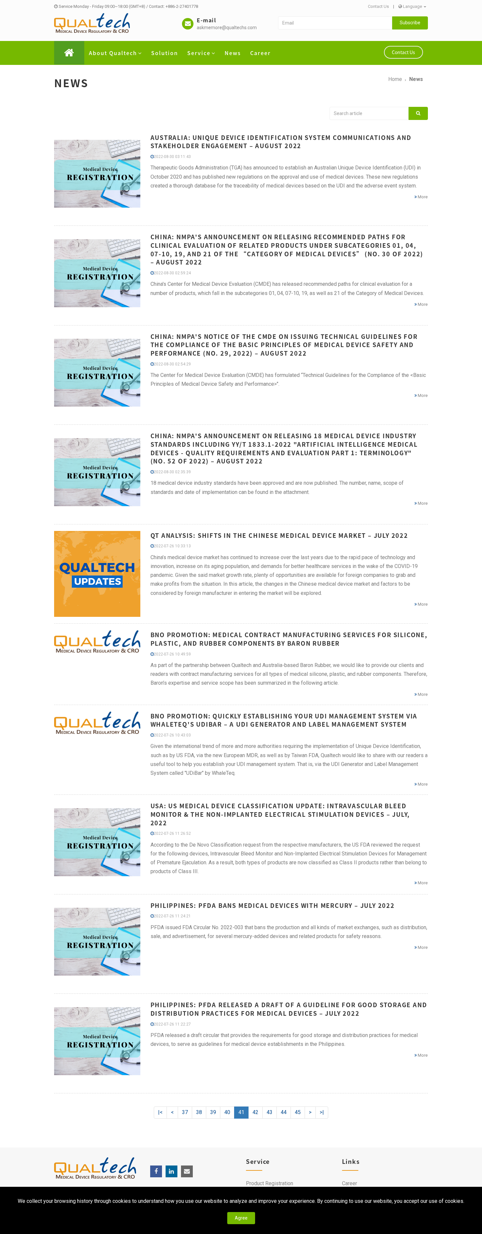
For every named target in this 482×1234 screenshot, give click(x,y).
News (233, 53)
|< (160, 1112)
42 (255, 1112)
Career (260, 53)
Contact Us (378, 6)
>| (322, 1112)
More (422, 196)
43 (269, 1112)
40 (227, 1112)
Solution (164, 53)
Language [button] (412, 6)
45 (298, 1112)
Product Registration (269, 1183)
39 (213, 1112)
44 (284, 1112)
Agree (241, 1218)
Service (199, 53)
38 (199, 1112)
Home (395, 79)
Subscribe (410, 22)
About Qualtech (113, 53)
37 (185, 1112)
